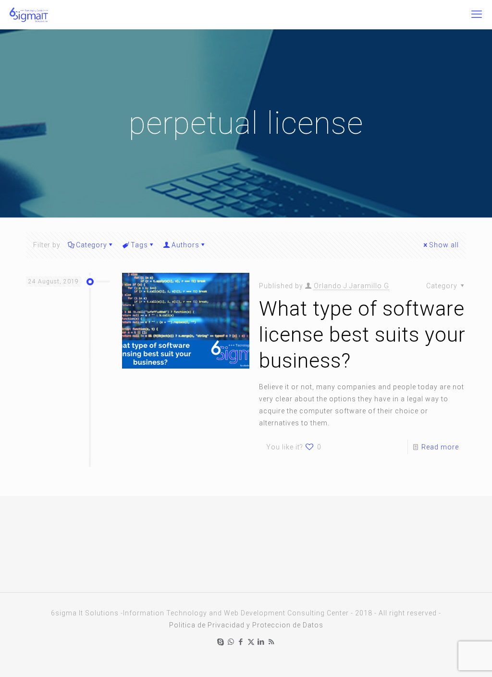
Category (91, 245)
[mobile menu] (476, 14)
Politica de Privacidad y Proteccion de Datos (246, 625)
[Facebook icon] (241, 642)
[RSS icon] (271, 642)
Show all (444, 245)
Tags (139, 245)
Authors (185, 245)
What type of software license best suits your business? (362, 334)
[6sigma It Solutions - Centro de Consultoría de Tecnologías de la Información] (29, 14)
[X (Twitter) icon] (251, 642)
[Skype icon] (220, 642)
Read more (440, 447)
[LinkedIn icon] (261, 642)
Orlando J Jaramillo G (351, 286)
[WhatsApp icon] (230, 642)
